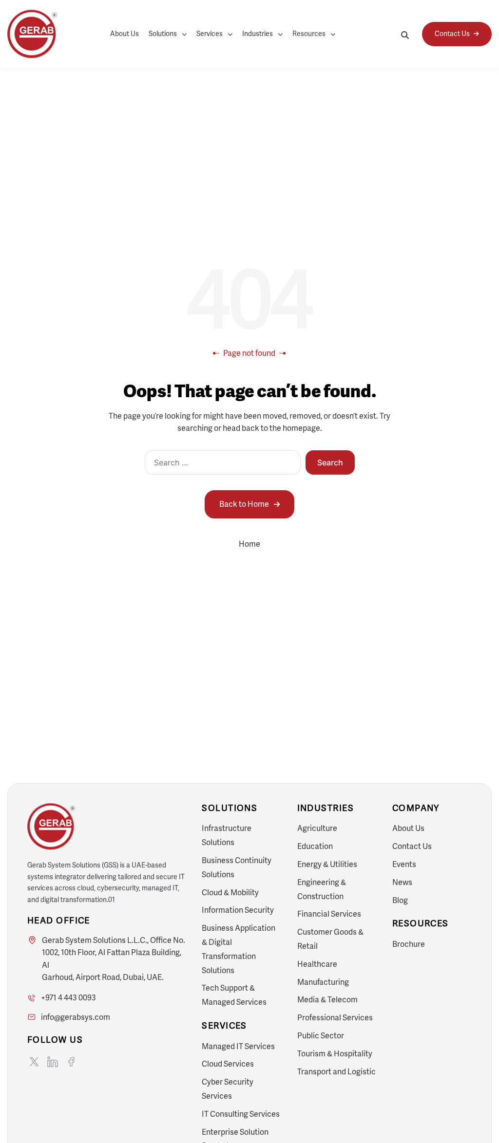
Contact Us (412, 846)
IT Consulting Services (241, 1114)
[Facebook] (71, 1062)
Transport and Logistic (336, 1071)
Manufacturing (323, 982)
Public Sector (320, 1035)
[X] (34, 1062)
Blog (400, 900)
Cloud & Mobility (230, 892)
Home (249, 544)
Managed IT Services (238, 1046)
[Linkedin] (52, 1062)
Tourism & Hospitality (334, 1053)
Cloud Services (228, 1064)
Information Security (238, 910)
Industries (257, 34)
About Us (124, 34)
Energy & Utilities (327, 864)
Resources (309, 34)
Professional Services (335, 1017)
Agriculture (317, 828)
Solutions (163, 34)
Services (209, 34)
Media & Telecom (327, 999)
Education (315, 846)
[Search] (405, 34)
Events (404, 864)
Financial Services (329, 914)
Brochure (408, 944)
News (402, 882)
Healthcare (317, 964)
